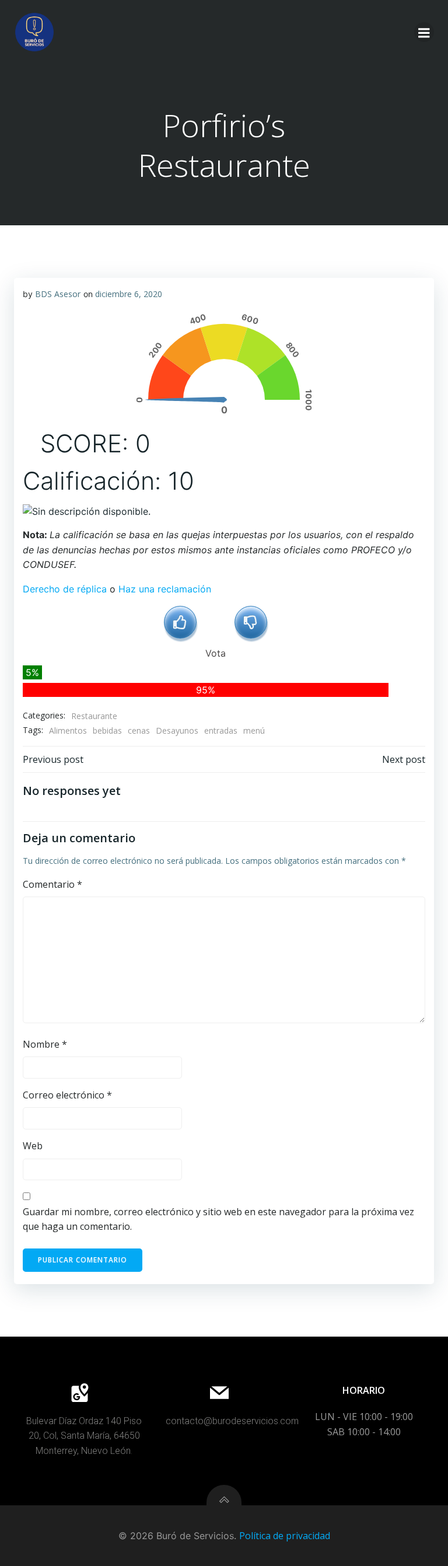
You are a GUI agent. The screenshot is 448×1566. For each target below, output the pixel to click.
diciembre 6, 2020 (128, 293)
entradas (220, 730)
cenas (139, 730)
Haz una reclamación (164, 589)
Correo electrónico (67, 1095)
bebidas (107, 730)
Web (33, 1145)
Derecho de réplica (65, 589)
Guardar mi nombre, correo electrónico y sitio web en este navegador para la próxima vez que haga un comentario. (218, 1219)
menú (254, 730)
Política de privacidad (284, 1535)
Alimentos (68, 730)
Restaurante (94, 715)
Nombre (45, 1044)
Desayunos (177, 730)
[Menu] (424, 32)
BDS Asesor (57, 293)
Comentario (52, 884)
